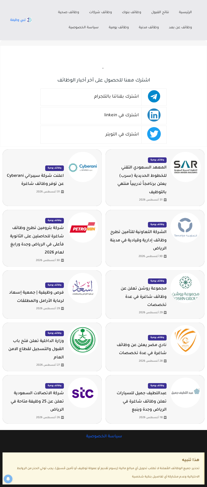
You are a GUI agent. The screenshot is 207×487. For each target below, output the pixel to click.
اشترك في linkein (121, 115)
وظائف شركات (100, 12)
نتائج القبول (160, 12)
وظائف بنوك (131, 12)
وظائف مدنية (149, 28)
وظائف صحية (68, 12)
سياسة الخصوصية (84, 28)
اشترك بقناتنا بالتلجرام (116, 97)
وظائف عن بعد (180, 28)
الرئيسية (185, 12)
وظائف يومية (119, 28)
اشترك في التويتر (122, 134)
